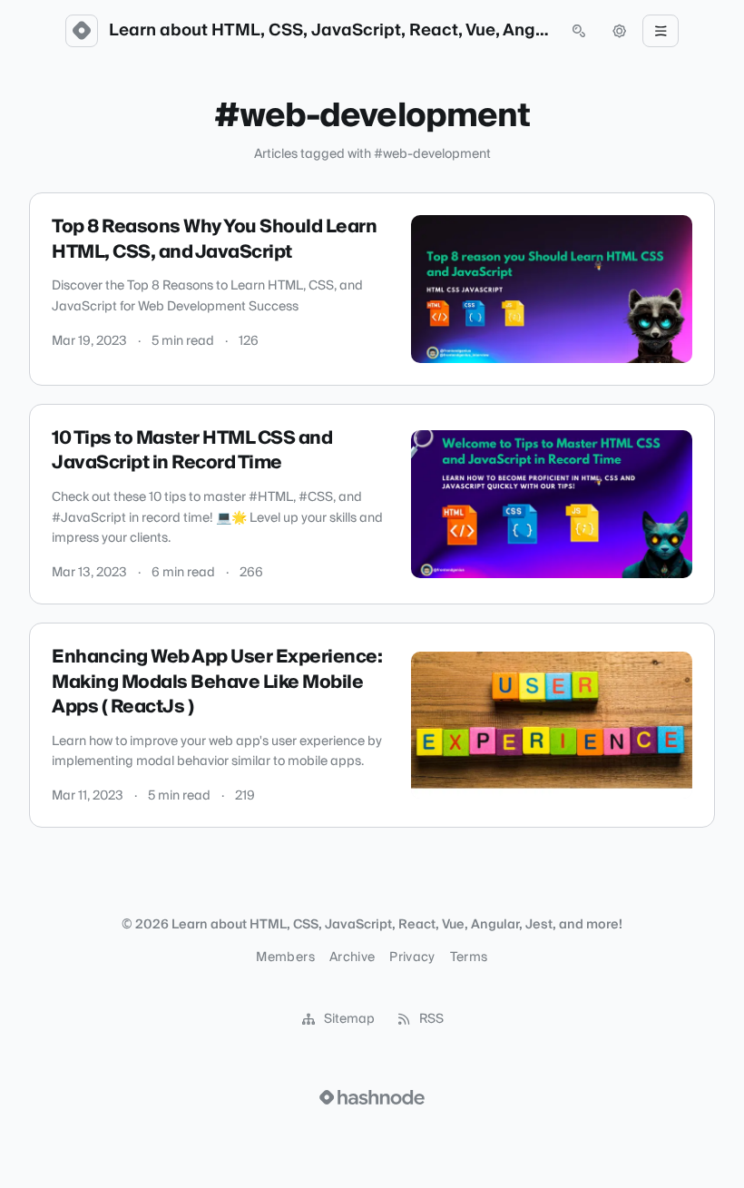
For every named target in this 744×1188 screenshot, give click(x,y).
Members (285, 957)
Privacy (412, 957)
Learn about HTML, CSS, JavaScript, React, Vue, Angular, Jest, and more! (330, 31)
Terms (469, 957)
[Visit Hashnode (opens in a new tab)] (372, 1097)
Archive (352, 957)
